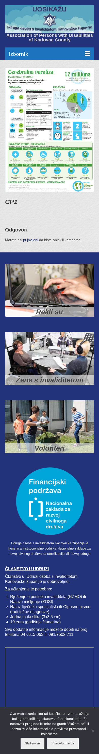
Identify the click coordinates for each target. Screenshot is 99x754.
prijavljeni (30, 240)
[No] (92, 730)
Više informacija (63, 743)
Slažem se (32, 743)
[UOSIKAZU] (49, 19)
